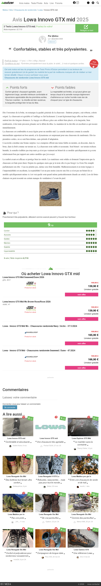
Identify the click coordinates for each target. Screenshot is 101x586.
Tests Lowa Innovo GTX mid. (20, 26)
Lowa (40, 10)
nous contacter (93, 584)
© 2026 (81, 584)
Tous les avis (90, 258)
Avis (11, 10)
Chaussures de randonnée (25, 10)
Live (52, 3)
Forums (58, 3)
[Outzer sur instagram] (77, 3)
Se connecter (9, 407)
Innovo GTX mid (51, 10)
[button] (93, 2)
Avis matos (24, 3)
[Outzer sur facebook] (74, 3)
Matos (5, 10)
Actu (46, 3)
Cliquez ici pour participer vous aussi (32, 75)
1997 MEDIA (6, 584)
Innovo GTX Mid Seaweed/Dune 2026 (23, 277)
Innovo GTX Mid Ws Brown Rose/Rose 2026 (26, 301)
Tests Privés (36, 3)
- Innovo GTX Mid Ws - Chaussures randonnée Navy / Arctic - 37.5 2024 (40, 326)
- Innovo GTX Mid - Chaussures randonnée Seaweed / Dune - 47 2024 (39, 350)
